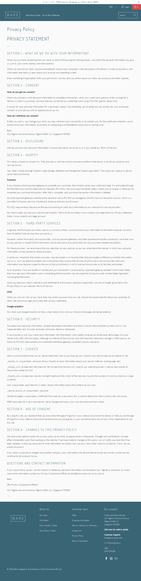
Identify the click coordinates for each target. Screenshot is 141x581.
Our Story (44, 515)
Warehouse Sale (33, 15)
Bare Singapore (20, 569)
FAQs (74, 515)
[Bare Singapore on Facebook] (106, 558)
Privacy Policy (77, 536)
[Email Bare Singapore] (116, 558)
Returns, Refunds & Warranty (84, 525)
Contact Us (76, 530)
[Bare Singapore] (13, 15)
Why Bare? (44, 520)
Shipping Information (81, 520)
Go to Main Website (51, 15)
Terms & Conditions (80, 541)
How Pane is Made (47, 530)
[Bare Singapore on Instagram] (111, 558)
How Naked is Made (48, 525)
